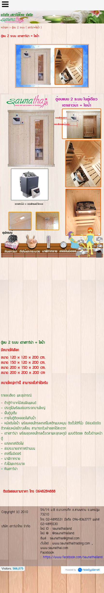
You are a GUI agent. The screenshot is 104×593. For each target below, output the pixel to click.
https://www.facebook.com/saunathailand (73, 557)
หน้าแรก (4, 27)
